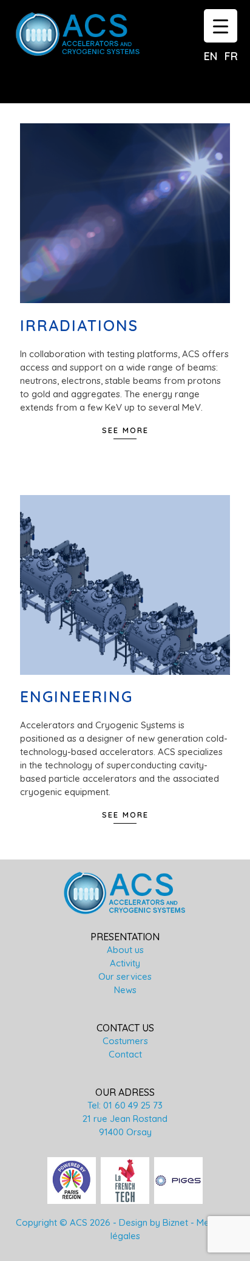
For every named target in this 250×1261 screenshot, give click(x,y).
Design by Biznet (153, 1222)
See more (125, 430)
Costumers (125, 1041)
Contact (125, 1054)
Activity (125, 963)
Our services (125, 976)
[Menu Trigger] (220, 26)
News (125, 990)
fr (231, 56)
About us (125, 949)
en (210, 56)
